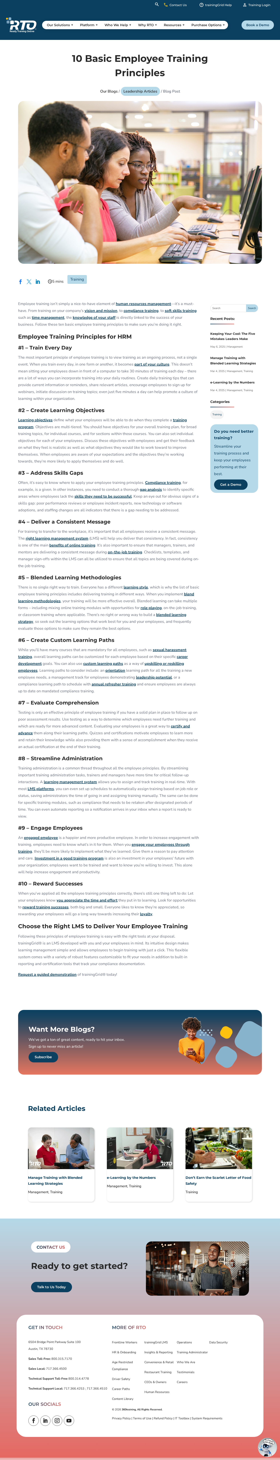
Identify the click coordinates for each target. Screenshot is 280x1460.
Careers (182, 1382)
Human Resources (157, 1392)
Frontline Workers (124, 1342)
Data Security (218, 1342)
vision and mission (101, 310)
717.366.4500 (56, 1369)
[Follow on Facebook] (33, 1421)
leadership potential (154, 677)
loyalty (146, 914)
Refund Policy (163, 1418)
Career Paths (121, 1389)
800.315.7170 (61, 1359)
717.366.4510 (96, 1389)
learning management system (70, 781)
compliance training (141, 310)
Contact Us (178, 5)
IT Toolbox (182, 1418)
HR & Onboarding (124, 1352)
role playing (151, 607)
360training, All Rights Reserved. (142, 1409)
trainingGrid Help (218, 5)
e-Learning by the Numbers (232, 382)
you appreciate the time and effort (87, 900)
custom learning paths (103, 663)
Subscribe (43, 1057)
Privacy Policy (121, 1418)
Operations (184, 1342)
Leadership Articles (140, 91)
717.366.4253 (74, 1389)
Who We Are (186, 1362)
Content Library (122, 1399)
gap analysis (151, 489)
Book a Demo (257, 25)
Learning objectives (35, 420)
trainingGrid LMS (156, 1342)
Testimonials (185, 1372)
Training (77, 279)
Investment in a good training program (69, 858)
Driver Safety (121, 1379)
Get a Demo (230, 485)
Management (235, 347)
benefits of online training (72, 545)
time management (48, 317)
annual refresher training (114, 684)
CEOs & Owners (155, 1382)
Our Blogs (109, 91)
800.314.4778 (78, 1379)
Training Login (259, 5)
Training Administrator (192, 1352)
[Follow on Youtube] (69, 1421)
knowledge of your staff (94, 317)
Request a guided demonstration (47, 974)
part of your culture (151, 364)
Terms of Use (142, 1418)
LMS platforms (41, 788)
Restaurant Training (157, 1372)
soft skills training (181, 310)
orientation (115, 670)
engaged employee (41, 837)
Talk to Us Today (51, 1287)
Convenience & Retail (159, 1362)
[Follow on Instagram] (57, 1421)
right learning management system (57, 538)
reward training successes (45, 907)
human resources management (143, 303)
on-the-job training (125, 552)
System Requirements (207, 1418)
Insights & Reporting (158, 1352)
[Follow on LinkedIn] (45, 1421)
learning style (136, 587)
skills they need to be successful (103, 496)
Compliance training (163, 482)
